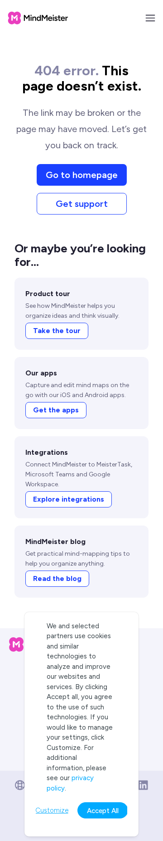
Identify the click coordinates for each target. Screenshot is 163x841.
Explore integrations (68, 499)
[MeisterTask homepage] (38, 18)
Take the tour (57, 330)
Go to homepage (82, 174)
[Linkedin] (143, 785)
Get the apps (56, 410)
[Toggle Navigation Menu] (150, 18)
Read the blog (57, 578)
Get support (82, 203)
